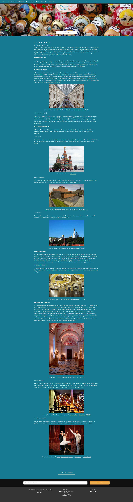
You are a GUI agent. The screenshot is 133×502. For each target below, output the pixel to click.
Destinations (20, 2)
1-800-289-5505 (67, 492)
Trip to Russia (67, 32)
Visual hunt (78, 457)
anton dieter (73, 415)
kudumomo (64, 248)
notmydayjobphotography (65, 457)
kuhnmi (70, 110)
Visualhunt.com (78, 110)
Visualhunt (77, 299)
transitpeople (68, 299)
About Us (39, 492)
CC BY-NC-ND (83, 209)
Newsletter (44, 2)
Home (4, 2)
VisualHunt (75, 209)
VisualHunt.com (74, 248)
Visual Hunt (73, 174)
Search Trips (30, 2)
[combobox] (55, 483)
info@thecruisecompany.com (67, 491)
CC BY (86, 110)
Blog (37, 2)
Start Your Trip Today (66, 472)
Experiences (11, 2)
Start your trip (100, 482)
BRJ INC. (66, 209)
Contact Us (52, 2)
